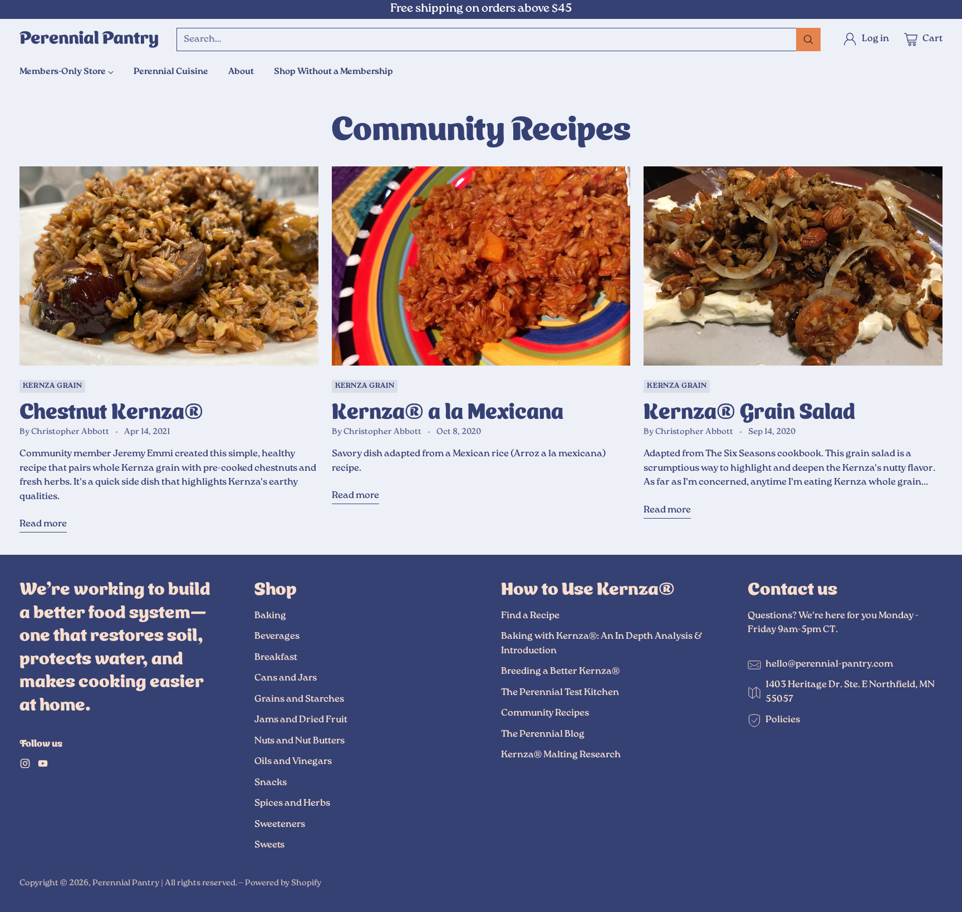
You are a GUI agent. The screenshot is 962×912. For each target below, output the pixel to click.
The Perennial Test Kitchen (560, 692)
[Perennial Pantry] (89, 39)
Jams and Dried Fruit (300, 720)
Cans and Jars (285, 678)
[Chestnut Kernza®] (168, 266)
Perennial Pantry (125, 883)
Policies (782, 720)
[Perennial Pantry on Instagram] (25, 766)
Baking (270, 616)
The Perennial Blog (543, 734)
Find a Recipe (530, 616)
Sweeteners (279, 824)
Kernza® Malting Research (561, 755)
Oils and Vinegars (293, 761)
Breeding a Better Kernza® (560, 671)
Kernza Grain (52, 386)
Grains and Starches (299, 699)
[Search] (808, 39)
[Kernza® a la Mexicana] (481, 266)
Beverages (277, 636)
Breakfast (275, 657)
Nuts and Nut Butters (299, 741)
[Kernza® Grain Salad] (793, 266)
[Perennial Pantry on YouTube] (43, 766)
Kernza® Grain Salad (749, 409)
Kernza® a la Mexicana (447, 409)
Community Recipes (545, 713)
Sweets (269, 845)
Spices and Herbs (292, 803)
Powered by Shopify (283, 883)
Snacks (270, 783)
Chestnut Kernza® (111, 409)
